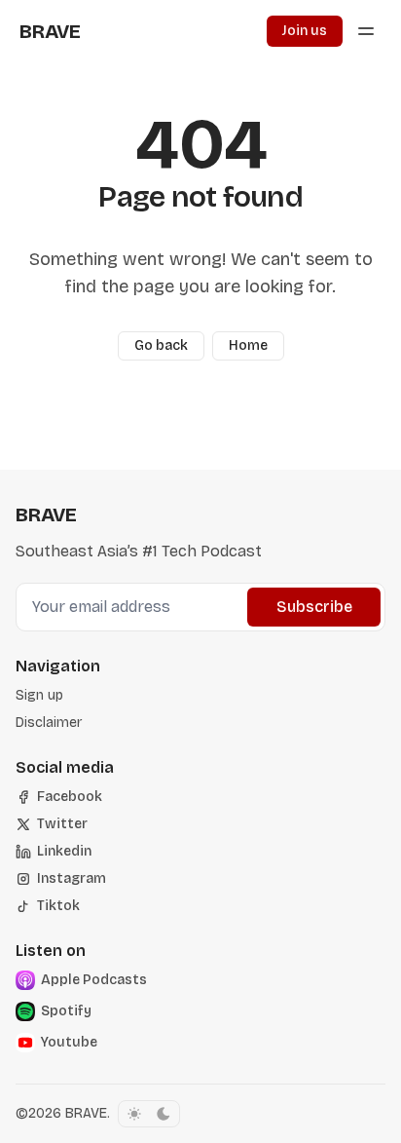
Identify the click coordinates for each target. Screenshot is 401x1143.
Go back (161, 345)
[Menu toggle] (366, 31)
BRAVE (86, 1113)
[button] (39, 695)
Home (248, 345)
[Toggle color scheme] (149, 1113)
